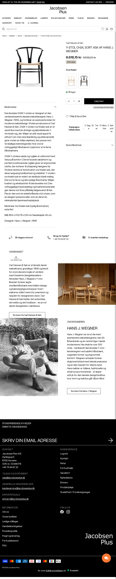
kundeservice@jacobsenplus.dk (18, 488)
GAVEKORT (7, 23)
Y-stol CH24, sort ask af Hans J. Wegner (55, 36)
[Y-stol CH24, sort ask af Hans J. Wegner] (84, 81)
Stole (20, 36)
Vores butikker (9, 516)
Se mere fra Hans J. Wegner (84, 391)
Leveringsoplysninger (104, 107)
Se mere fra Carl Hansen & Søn (27, 315)
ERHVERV (110, 2)
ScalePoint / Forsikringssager (75, 492)
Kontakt (64, 458)
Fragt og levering (11, 536)
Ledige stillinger (10, 521)
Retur (63, 463)
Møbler (12, 36)
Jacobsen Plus (14, 567)
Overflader (71, 70)
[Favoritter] (102, 29)
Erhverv (64, 482)
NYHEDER (6, 18)
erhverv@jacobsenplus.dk (15, 499)
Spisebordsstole (31, 36)
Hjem (4, 36)
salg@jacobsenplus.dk (13, 478)
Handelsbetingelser (12, 526)
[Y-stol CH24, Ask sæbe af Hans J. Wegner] (71, 81)
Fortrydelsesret (10, 541)
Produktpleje (66, 487)
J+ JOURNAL (33, 23)
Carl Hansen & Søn (74, 43)
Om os (5, 512)
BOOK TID (19, 23)
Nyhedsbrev (66, 478)
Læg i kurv (99, 101)
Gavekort (65, 473)
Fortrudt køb (66, 468)
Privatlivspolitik (9, 531)
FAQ (4, 545)
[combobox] (29, 29)
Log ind (64, 454)
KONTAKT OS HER (94, 2)
